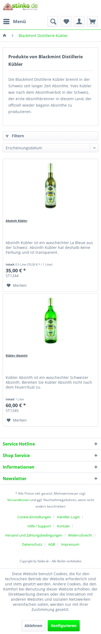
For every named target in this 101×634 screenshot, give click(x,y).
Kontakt (63, 526)
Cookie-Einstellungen (34, 517)
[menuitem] (14, 21)
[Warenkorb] (92, 21)
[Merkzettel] (66, 21)
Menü (19, 21)
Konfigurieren (63, 625)
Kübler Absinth (16, 355)
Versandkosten (18, 500)
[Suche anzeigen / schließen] (52, 21)
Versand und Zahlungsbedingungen (33, 535)
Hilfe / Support (39, 526)
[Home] (4, 36)
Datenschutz (32, 544)
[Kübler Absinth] (50, 320)
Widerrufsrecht (80, 535)
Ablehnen (33, 625)
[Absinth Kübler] (50, 186)
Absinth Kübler (16, 221)
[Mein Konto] (79, 21)
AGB (51, 544)
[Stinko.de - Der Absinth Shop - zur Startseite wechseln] (20, 8)
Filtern (17, 135)
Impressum (70, 544)
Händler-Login (68, 517)
